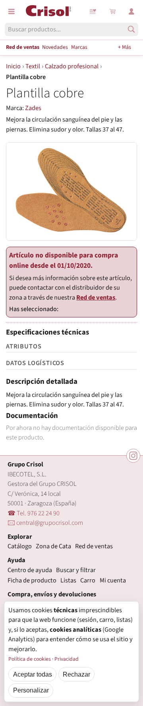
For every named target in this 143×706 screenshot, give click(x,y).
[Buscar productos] (131, 29)
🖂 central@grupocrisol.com (45, 523)
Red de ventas (22, 47)
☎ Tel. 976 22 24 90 (34, 513)
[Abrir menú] (11, 11)
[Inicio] (48, 10)
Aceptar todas (32, 674)
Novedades (55, 47)
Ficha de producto (32, 580)
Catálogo (20, 546)
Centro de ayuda (30, 570)
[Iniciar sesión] (131, 11)
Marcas (79, 47)
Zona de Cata (53, 546)
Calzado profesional (72, 66)
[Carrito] (112, 11)
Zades (33, 108)
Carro (87, 580)
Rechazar (76, 674)
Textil (32, 66)
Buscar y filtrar (76, 570)
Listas (93, 11)
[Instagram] (133, 455)
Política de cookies (29, 659)
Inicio (13, 66)
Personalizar (31, 690)
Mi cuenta (113, 580)
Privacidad (66, 659)
